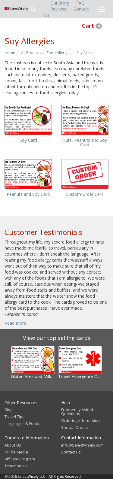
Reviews (58, 9)
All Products (31, 52)
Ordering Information (80, 420)
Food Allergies (59, 52)
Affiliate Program (20, 459)
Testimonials (16, 465)
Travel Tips (14, 416)
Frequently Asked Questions (77, 411)
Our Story (59, 3)
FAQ (80, 3)
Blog (8, 409)
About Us (13, 445)
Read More (15, 323)
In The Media (16, 452)
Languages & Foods (22, 423)
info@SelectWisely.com (82, 445)
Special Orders (74, 427)
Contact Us (71, 452)
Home (10, 52)
